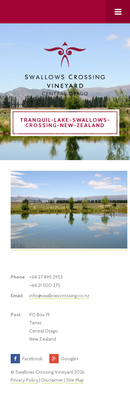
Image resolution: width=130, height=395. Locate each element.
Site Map (75, 380)
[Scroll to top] (65, 11)
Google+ (70, 359)
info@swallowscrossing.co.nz (59, 296)
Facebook (32, 359)
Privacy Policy (24, 380)
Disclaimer (52, 380)
